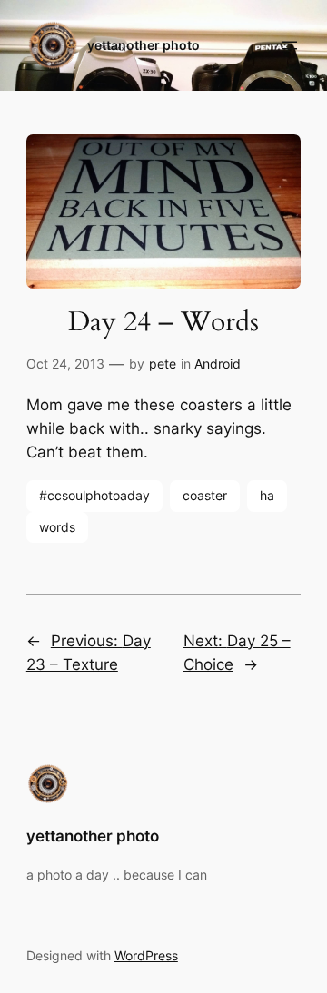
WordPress (146, 955)
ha (267, 495)
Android (217, 363)
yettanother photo (143, 45)
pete (162, 363)
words (57, 527)
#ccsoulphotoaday (94, 495)
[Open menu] (290, 45)
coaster (205, 495)
